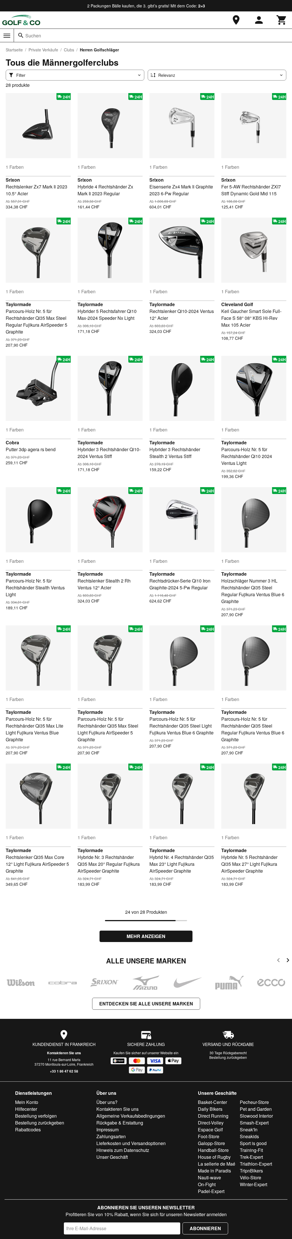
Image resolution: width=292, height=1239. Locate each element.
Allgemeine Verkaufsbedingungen (130, 1116)
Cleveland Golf (237, 304)
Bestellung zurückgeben (228, 1057)
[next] (288, 961)
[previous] (278, 961)
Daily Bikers (210, 1109)
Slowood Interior (256, 1116)
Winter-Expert (253, 1184)
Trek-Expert (251, 1157)
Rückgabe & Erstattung (119, 1122)
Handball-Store (213, 1150)
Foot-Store (208, 1136)
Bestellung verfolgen (36, 1116)
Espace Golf (210, 1129)
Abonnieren (205, 1228)
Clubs (69, 50)
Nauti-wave (209, 1177)
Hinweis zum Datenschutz (122, 1150)
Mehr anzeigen (146, 936)
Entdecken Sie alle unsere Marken (146, 1003)
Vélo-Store (250, 1177)
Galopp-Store (211, 1143)
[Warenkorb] (281, 20)
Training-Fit (251, 1150)
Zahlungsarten (111, 1136)
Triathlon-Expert (256, 1163)
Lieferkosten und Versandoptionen (131, 1143)
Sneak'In (248, 1129)
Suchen (33, 35)
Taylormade (18, 304)
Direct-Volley (211, 1122)
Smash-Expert (254, 1122)
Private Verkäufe (43, 50)
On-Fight (207, 1184)
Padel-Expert (211, 1191)
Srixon (13, 179)
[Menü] (7, 36)
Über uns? (106, 1102)
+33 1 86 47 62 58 (64, 1071)
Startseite (14, 50)
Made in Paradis (214, 1170)
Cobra (12, 442)
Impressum (107, 1129)
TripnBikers (251, 1170)
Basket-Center (212, 1102)
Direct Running (213, 1116)
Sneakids (249, 1136)
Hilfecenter (26, 1109)
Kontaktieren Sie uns (64, 1053)
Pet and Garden (256, 1109)
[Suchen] (20, 35)
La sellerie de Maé (216, 1163)
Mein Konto (26, 1102)
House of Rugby (214, 1157)
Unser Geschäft (112, 1157)
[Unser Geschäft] (236, 20)
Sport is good (253, 1143)
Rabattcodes (28, 1129)
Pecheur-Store (254, 1102)
